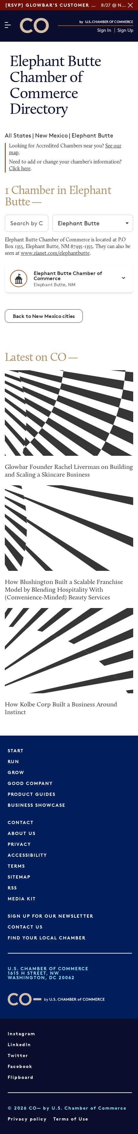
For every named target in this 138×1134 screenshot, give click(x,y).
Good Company (30, 783)
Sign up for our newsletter (50, 916)
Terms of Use (70, 1118)
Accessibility (27, 855)
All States (18, 135)
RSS (12, 887)
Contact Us (25, 927)
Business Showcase (36, 805)
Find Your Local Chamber (47, 937)
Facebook (20, 1066)
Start (16, 750)
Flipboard (21, 1077)
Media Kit (22, 898)
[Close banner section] (130, 5)
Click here (19, 168)
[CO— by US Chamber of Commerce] (34, 25)
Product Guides (32, 794)
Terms (16, 866)
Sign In (104, 30)
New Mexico (51, 135)
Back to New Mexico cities (44, 316)
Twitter (18, 1055)
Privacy (19, 844)
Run (13, 761)
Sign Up (125, 30)
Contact (21, 822)
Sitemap (19, 877)
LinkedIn (19, 1044)
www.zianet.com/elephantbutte (55, 253)
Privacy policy (27, 1118)
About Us (22, 833)
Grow (16, 772)
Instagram (21, 1033)
